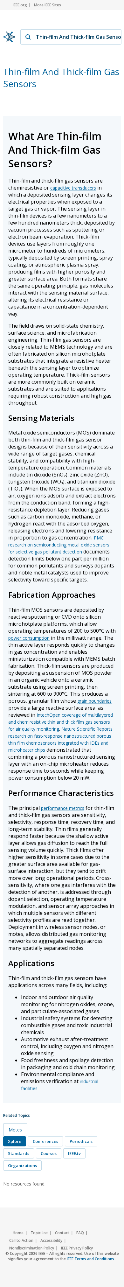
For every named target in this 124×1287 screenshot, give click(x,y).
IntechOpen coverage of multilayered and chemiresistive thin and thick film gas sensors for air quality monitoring (60, 722)
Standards (18, 1153)
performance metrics (62, 808)
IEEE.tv (74, 1153)
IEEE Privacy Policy (77, 1248)
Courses (49, 1153)
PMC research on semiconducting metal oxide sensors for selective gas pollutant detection (58, 545)
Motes (15, 1130)
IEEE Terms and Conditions (91, 1259)
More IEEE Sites (47, 5)
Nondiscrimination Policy (31, 1248)
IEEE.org (20, 5)
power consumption (29, 638)
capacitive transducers (73, 188)
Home (18, 1232)
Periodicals (81, 1141)
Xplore (14, 1141)
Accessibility (51, 1240)
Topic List (39, 1232)
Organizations (22, 1165)
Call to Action (21, 1240)
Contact (62, 1232)
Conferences (45, 1141)
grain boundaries (94, 701)
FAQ (80, 1232)
